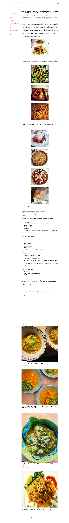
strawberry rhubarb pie (14, 28)
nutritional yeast (39, 214)
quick (11, 24)
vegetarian (12, 33)
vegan (11, 31)
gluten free (12, 20)
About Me (16, 2)
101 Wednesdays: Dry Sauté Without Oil (35, 363)
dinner (11, 17)
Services (24, 2)
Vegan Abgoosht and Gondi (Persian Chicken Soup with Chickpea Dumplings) (39, 407)
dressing (11, 19)
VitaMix (11, 34)
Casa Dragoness (30, 2)
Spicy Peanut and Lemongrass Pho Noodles (37, 509)
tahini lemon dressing (14, 30)
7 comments (26, 409)
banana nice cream (13, 14)
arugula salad (12, 13)
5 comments (26, 467)
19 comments (26, 365)
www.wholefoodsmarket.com (31, 212)
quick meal (12, 26)
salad (11, 27)
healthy (11, 21)
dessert (11, 16)
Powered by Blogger (35, 517)
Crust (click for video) (26, 240)
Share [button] (11, 9)
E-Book (20, 2)
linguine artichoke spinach (14, 23)
